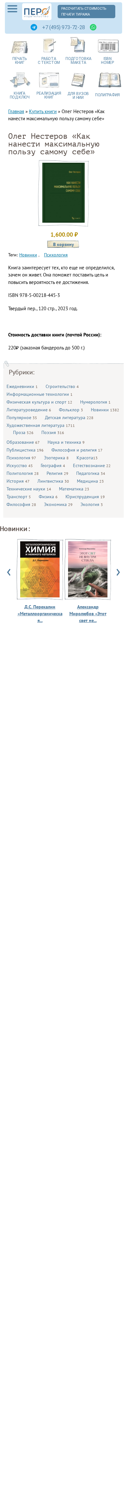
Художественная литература (41, 425)
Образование (23, 442)
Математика (74, 489)
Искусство (20, 465)
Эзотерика (56, 458)
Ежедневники (22, 386)
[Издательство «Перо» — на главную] (36, 11)
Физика (48, 497)
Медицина (90, 481)
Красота (87, 458)
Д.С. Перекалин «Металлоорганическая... (40, 613)
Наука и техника (66, 442)
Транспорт (19, 497)
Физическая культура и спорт (39, 402)
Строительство (62, 386)
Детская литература (69, 417)
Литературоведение (29, 410)
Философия (21, 504)
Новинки (105, 410)
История (18, 481)
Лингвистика (53, 481)
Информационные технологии (40, 394)
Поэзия (52, 432)
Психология (21, 458)
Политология (23, 473)
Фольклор (71, 410)
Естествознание (92, 465)
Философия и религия (77, 450)
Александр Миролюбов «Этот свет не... (87, 613)
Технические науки (29, 489)
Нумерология (95, 402)
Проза (23, 432)
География (53, 465)
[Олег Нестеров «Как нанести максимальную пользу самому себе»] (63, 221)
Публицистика (25, 450)
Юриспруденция (85, 497)
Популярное (22, 417)
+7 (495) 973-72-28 (63, 27)
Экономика (58, 504)
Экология (91, 504)
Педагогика (90, 473)
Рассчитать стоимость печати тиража (84, 11)
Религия (57, 473)
